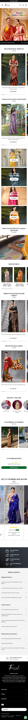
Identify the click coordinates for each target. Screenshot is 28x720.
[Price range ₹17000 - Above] (7, 274)
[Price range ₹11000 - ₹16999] (19, 274)
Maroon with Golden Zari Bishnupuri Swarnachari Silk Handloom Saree (13, 88)
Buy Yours (14, 423)
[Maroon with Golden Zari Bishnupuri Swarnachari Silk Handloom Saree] (13, 69)
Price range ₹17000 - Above (7, 285)
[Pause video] (25, 257)
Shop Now (14, 160)
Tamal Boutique (7, 713)
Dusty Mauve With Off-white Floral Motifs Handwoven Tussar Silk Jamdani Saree (13, 138)
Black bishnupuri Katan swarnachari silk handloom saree (13, 334)
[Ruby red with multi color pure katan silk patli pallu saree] (13, 366)
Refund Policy (18, 715)
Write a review (14, 467)
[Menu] (2, 5)
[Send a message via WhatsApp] (25, 717)
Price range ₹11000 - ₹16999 (19, 285)
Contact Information (5, 715)
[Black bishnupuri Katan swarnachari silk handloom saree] (13, 316)
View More (14, 232)
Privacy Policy (12, 715)
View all (14, 50)
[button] (25, 5)
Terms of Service (10, 716)
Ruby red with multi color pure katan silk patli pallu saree (13, 384)
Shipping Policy (3, 716)
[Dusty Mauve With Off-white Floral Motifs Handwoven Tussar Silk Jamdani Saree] (13, 120)
